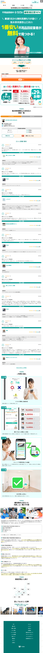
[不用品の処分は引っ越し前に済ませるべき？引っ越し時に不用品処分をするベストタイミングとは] (18, 610)
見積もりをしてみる (28, 135)
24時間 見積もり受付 (35, 2)
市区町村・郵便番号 (5, 73)
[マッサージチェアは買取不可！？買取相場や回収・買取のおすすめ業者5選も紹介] (6, 610)
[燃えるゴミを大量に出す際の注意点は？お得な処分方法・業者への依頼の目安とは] (30, 610)
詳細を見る (7, 135)
